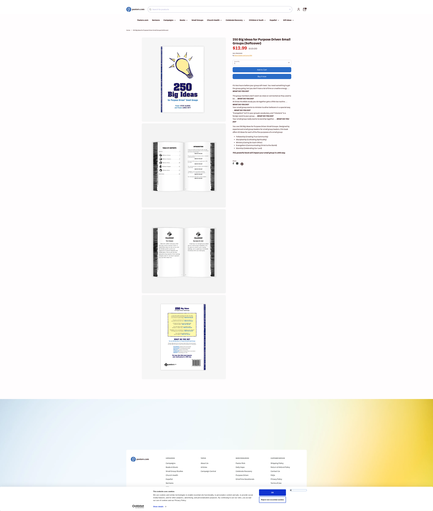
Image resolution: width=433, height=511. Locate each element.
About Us (204, 463)
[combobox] (220, 9)
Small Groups (197, 20)
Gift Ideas (287, 20)
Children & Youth (256, 20)
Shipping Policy (277, 463)
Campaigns (169, 20)
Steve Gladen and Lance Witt (243, 55)
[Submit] (150, 9)
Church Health (213, 20)
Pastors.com (142, 20)
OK (272, 493)
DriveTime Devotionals (245, 479)
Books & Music (172, 467)
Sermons (156, 20)
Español (273, 20)
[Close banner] (298, 490)
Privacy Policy (276, 479)
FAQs (273, 475)
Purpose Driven (242, 475)
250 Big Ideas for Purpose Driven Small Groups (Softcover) (150, 30)
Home (128, 30)
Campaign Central (208, 471)
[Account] (298, 9)
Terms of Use (276, 483)
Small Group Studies (174, 471)
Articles (204, 467)
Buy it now (262, 76)
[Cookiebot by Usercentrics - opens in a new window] (138, 506)
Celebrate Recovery (234, 20)
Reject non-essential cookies (272, 500)
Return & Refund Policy (280, 467)
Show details (158, 507)
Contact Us (275, 471)
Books (183, 20)
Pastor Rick (240, 463)
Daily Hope (240, 467)
